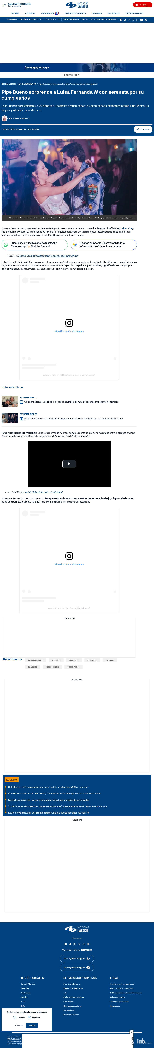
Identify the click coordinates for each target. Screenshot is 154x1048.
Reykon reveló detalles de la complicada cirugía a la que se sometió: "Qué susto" (48, 812)
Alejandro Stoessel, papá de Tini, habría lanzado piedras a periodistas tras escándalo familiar (71, 401)
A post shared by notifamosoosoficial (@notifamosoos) (69, 375)
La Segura (110, 660)
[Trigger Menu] (4, 5)
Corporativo (115, 1006)
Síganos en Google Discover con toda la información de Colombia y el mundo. (102, 244)
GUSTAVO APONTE (71, 20)
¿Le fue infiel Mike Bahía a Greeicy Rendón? (42, 491)
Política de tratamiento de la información (126, 993)
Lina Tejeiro (74, 660)
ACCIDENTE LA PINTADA (31, 20)
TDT (65, 993)
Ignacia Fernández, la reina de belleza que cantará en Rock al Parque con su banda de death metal (73, 418)
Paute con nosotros (71, 1015)
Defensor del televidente (73, 988)
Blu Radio (25, 988)
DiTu (23, 1006)
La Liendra (125, 228)
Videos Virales (73, 667)
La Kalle (24, 997)
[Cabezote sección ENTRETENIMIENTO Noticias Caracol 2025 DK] (77, 67)
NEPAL (85, 20)
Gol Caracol (25, 993)
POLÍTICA (15, 13)
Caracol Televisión (28, 984)
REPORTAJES (114, 13)
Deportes (36, 1018)
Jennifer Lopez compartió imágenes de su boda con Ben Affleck (48, 255)
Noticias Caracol (9, 84)
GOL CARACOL (47, 13)
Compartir (143, 129)
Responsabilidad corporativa (121, 988)
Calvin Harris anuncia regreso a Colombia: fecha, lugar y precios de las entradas (48, 799)
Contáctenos (68, 1001)
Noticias (21, 1018)
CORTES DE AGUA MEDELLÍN (104, 20)
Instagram (56, 660)
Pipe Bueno (92, 660)
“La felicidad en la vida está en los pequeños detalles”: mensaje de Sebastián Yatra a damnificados (57, 806)
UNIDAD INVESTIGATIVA (75, 13)
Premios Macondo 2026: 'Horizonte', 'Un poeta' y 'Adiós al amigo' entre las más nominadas (54, 793)
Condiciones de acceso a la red (122, 984)
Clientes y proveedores (72, 1006)
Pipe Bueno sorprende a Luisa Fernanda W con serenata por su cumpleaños (68, 84)
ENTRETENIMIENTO (134, 13)
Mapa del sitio (68, 1010)
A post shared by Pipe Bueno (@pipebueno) (69, 608)
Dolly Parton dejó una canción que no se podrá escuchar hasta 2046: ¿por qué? (48, 787)
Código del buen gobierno (73, 997)
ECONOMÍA (97, 13)
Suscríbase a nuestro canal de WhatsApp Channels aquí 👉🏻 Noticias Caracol (34, 244)
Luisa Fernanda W (35, 660)
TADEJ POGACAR (52, 20)
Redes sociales (52, 667)
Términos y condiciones (119, 1001)
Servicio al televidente (71, 984)
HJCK (23, 1001)
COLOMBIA (30, 13)
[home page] (77, 5)
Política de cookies (117, 997)
